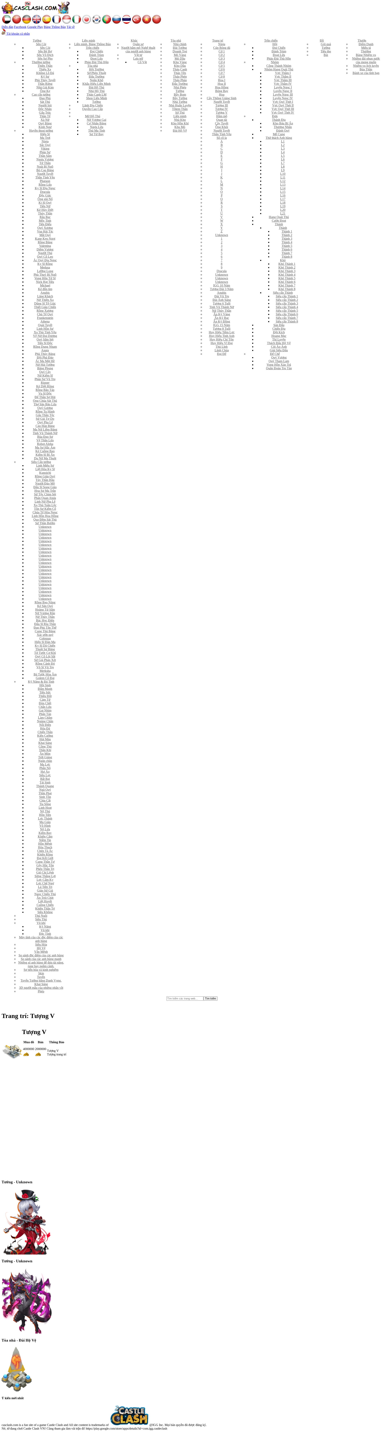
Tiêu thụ (326, 51)
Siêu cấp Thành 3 (287, 303)
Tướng (37, 40)
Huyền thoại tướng (41, 130)
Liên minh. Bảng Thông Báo (92, 44)
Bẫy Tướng (180, 98)
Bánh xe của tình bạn (366, 73)
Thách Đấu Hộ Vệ (279, 343)
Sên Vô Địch (45, 55)
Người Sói (45, 105)
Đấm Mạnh (45, 688)
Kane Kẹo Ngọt (45, 238)
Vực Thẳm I (283, 73)
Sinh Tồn (45, 797)
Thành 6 (287, 249)
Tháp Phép (180, 76)
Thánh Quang (45, 786)
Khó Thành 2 (286, 267)
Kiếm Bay (45, 833)
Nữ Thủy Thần (45, 616)
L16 (282, 195)
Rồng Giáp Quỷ (45, 476)
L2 (283, 145)
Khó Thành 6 (286, 282)
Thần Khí (45, 750)
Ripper (45, 382)
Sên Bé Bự (45, 51)
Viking (45, 148)
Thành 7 (287, 253)
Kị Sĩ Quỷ (45, 202)
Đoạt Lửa (96, 58)
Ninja (45, 141)
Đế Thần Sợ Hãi (45, 397)
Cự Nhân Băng (96, 123)
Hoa (221, 94)
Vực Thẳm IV (283, 83)
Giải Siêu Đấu (279, 350)
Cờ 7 (222, 73)
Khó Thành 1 (286, 264)
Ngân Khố (96, 80)
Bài (326, 55)
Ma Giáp (45, 822)
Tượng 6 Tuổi (221, 303)
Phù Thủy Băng (45, 354)
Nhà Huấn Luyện (180, 105)
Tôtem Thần (180, 109)
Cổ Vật (142, 62)
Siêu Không (45, 912)
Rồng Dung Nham (45, 346)
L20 (282, 209)
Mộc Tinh (45, 220)
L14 (282, 188)
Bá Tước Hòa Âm (45, 674)
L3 (283, 148)
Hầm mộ (221, 116)
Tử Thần (45, 163)
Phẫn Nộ (45, 768)
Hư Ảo (45, 771)
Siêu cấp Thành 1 (287, 296)
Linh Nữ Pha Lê (45, 501)
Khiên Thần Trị (45, 908)
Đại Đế (221, 354)
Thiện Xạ (45, 69)
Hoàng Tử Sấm (45, 609)
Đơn (275, 116)
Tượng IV (221, 109)
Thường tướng (41, 62)
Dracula (45, 191)
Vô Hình (45, 825)
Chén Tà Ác (45, 851)
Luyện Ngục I (283, 87)
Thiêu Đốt (45, 696)
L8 (283, 166)
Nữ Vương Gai (96, 119)
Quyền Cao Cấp (92, 109)
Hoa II (222, 83)
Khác (134, 40)
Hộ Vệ (41, 948)
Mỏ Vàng (180, 55)
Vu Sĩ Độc (45, 393)
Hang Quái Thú (279, 217)
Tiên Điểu (45, 224)
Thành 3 (287, 238)
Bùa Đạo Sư (45, 436)
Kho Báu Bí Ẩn (283, 123)
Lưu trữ (138, 58)
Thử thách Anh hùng (279, 137)
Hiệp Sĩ (45, 134)
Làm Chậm (45, 717)
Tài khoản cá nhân (18, 33)
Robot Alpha (45, 444)
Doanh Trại (180, 51)
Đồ (322, 40)
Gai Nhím (45, 710)
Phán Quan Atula (45, 498)
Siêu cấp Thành (283, 292)
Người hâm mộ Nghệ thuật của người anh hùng (138, 49)
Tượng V (222, 112)
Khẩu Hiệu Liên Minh (96, 83)
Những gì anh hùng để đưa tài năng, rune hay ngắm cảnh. (41, 964)
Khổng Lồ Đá (45, 73)
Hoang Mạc (278, 336)
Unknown (45, 526)
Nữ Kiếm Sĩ (45, 375)
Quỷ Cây (45, 372)
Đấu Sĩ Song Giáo (45, 487)
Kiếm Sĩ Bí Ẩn (45, 454)
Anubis (45, 292)
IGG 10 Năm (221, 285)
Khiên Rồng (45, 854)
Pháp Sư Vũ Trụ (45, 379)
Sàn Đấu (278, 325)
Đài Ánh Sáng (222, 300)
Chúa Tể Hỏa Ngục (45, 512)
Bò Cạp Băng (45, 170)
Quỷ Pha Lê (45, 422)
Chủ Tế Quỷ (45, 314)
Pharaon (45, 181)
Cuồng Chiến (45, 905)
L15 (282, 191)
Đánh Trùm (96, 55)
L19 (282, 206)
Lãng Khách (45, 296)
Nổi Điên (45, 725)
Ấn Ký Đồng (221, 321)
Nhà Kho (180, 119)
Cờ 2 (222, 55)
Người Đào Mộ (45, 483)
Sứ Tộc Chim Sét (45, 494)
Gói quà (326, 44)
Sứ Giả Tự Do (45, 418)
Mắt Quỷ (45, 235)
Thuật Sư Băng (45, 649)
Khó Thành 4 (286, 274)
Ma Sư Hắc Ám (45, 447)
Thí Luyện (279, 339)
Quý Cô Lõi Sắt (45, 656)
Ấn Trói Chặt (45, 897)
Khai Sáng (45, 743)
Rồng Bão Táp (45, 390)
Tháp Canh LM (96, 94)
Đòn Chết (45, 703)
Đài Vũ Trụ (221, 296)
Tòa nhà (92, 65)
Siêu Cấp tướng (41, 462)
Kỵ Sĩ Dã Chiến (45, 645)
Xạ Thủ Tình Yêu (45, 332)
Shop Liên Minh (96, 98)
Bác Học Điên (45, 620)
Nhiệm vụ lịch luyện (366, 65)
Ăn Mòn (45, 753)
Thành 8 (287, 256)
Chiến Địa (278, 328)
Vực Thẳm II (283, 76)
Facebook (20, 27)
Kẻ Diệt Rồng (45, 386)
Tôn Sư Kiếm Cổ (45, 508)
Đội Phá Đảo (45, 357)
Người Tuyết (45, 173)
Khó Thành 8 (286, 289)
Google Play (35, 27)
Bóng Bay (221, 91)
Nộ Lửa (45, 829)
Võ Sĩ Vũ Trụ (45, 667)
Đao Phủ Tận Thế (45, 627)
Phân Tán (45, 714)
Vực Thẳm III (283, 80)
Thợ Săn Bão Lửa (45, 404)
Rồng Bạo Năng (45, 602)
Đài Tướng (180, 47)
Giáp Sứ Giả (45, 890)
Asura (45, 350)
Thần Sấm (45, 155)
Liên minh (88, 40)
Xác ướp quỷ (45, 634)
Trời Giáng (45, 757)
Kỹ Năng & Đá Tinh (41, 681)
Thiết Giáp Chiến (45, 307)
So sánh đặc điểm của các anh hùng (41, 955)
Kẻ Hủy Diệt (45, 209)
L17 (282, 199)
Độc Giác (45, 195)
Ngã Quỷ (45, 789)
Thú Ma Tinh (96, 130)
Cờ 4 (222, 62)
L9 (283, 170)
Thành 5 (287, 246)
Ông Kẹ (45, 91)
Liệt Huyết (45, 901)
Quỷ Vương (279, 357)
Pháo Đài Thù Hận (97, 62)
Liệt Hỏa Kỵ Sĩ (45, 469)
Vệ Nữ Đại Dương (45, 336)
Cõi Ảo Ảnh (279, 346)
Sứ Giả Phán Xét (45, 660)
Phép (41, 991)
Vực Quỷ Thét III (283, 109)
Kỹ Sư (45, 76)
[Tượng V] (12, 1058)
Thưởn (362, 40)
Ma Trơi (45, 137)
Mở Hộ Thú (92, 116)
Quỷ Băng (45, 123)
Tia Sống (45, 804)
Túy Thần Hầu (45, 480)
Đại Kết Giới (45, 858)
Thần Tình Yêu (45, 177)
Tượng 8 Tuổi (221, 328)
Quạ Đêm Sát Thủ (45, 519)
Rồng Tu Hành (45, 411)
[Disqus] (192, 1118)
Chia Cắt (45, 800)
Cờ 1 (222, 51)
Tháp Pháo (180, 80)
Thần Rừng (45, 83)
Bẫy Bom (180, 94)
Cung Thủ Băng (45, 631)
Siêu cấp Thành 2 (287, 300)
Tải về (71, 27)
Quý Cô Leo (45, 256)
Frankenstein (45, 318)
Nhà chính (179, 44)
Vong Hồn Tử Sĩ (45, 278)
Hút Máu (45, 739)
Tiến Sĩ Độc (45, 343)
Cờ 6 (222, 69)
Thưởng (366, 51)
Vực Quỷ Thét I (283, 101)
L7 (283, 163)
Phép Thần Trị (45, 869)
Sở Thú (180, 112)
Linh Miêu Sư (45, 465)
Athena (45, 321)
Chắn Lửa (45, 706)
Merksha (45, 670)
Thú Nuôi (41, 915)
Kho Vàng (180, 62)
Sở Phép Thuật (96, 73)
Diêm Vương (45, 249)
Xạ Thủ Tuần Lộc (45, 505)
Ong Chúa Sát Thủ (45, 400)
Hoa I (221, 80)
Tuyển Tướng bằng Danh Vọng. (41, 980)
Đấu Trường (96, 76)
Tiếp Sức (45, 692)
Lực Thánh (45, 818)
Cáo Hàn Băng (45, 426)
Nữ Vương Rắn (45, 613)
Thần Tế (45, 116)
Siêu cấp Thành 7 (287, 318)
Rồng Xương (45, 310)
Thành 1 (287, 231)
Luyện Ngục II (282, 91)
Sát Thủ (45, 101)
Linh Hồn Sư (45, 328)
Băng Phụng (45, 368)
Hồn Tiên (45, 815)
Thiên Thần (45, 65)
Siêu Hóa (41, 944)
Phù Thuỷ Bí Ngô (45, 274)
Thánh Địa (279, 119)
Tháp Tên (180, 73)
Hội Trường (96, 69)
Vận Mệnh (41, 951)
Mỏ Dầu (180, 58)
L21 (282, 213)
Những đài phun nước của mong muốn (366, 60)
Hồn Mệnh (45, 843)
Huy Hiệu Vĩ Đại (222, 343)
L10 (282, 173)
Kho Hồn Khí (180, 123)
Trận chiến (92, 47)
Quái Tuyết (45, 325)
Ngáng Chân (45, 721)
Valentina (45, 246)
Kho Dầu (180, 65)
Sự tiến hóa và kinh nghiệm (41, 969)
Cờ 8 (222, 76)
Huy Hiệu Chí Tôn (222, 339)
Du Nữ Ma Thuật (45, 458)
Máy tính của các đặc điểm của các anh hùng (41, 939)
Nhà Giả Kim (45, 87)
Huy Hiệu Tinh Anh (221, 336)
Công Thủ (45, 746)
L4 (283, 152)
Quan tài (221, 119)
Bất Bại (45, 779)
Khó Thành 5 (286, 278)
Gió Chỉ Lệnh (45, 872)
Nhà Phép (180, 87)
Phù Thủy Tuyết (45, 80)
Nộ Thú (45, 811)
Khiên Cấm (45, 836)
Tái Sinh (45, 782)
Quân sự (138, 44)
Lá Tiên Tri (45, 887)
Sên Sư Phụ (45, 58)
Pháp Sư (45, 152)
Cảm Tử (45, 699)
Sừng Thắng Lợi (45, 876)
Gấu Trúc (45, 112)
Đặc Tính (45, 933)
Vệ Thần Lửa (45, 440)
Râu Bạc (45, 217)
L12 (282, 181)
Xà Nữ (45, 119)
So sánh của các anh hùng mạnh (41, 959)
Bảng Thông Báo (55, 27)
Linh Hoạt (45, 807)
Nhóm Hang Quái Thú (278, 69)
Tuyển (41, 977)
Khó (283, 260)
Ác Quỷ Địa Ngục (45, 260)
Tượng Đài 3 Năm (221, 289)
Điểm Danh (366, 44)
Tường (96, 101)
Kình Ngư (45, 127)
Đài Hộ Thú (96, 87)
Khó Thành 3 (286, 271)
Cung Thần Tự (45, 861)
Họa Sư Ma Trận (45, 490)
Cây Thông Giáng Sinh (221, 98)
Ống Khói (221, 127)
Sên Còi (41, 44)
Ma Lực (45, 764)
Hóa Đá (45, 728)
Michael (45, 285)
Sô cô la (222, 137)
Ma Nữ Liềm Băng (45, 429)
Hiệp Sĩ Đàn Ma (45, 642)
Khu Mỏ (179, 127)
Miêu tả (366, 47)
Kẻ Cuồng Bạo (45, 451)
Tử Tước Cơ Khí (45, 652)
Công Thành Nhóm (278, 65)
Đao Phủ (45, 98)
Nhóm (275, 62)
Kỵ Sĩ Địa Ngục (45, 188)
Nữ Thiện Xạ (45, 300)
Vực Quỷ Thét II (283, 105)
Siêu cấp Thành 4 (287, 307)
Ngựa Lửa (96, 127)
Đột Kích (279, 332)
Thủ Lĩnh (222, 346)
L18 (282, 202)
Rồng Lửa (45, 184)
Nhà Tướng (179, 101)
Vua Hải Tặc (45, 231)
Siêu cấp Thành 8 (287, 321)
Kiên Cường (45, 735)
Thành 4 (287, 242)
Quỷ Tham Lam (279, 361)
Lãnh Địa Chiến (92, 105)
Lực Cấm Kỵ (45, 879)
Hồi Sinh (45, 685)
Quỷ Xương (45, 227)
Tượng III (221, 105)
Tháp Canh (180, 69)
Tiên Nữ (45, 206)
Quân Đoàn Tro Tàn (279, 368)
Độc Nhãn (45, 109)
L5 (283, 155)
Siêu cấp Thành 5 (287, 310)
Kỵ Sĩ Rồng (45, 264)
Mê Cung (279, 134)
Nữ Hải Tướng (45, 364)
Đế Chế (275, 354)
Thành (279, 224)
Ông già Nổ (45, 199)
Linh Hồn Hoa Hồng (45, 516)
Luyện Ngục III (283, 94)
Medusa (45, 267)
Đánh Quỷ (283, 130)
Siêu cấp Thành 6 (287, 314)
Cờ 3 (222, 58)
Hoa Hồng (221, 87)
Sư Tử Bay (96, 134)
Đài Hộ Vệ (180, 130)
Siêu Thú (41, 919)
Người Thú (45, 253)
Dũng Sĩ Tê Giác (45, 303)
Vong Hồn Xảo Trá (279, 364)
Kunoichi (45, 472)
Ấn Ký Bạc (221, 318)
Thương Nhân (283, 127)
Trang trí (217, 40)
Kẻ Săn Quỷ (45, 606)
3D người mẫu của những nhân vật (41, 987)
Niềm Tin (45, 840)
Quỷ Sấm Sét (45, 339)
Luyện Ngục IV (283, 98)
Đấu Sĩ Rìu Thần (45, 624)
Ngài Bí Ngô (45, 166)
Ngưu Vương (45, 159)
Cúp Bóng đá (221, 47)
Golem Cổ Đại (45, 678)
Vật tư (138, 55)
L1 (283, 141)
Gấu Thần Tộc (45, 415)
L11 (282, 177)
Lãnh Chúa (222, 350)
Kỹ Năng (45, 926)
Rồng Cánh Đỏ (45, 663)
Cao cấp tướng (41, 94)
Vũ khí (41, 923)
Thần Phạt (45, 793)
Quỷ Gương (45, 408)
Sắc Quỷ (45, 145)
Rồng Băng (45, 242)
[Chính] (36, 12)
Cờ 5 (222, 65)
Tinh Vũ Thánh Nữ (45, 433)
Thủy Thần (45, 213)
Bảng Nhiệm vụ (366, 55)
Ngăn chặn (45, 761)
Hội (274, 44)
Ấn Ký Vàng (221, 314)
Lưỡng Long (45, 271)
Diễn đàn (7, 27)
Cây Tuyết (221, 123)
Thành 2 (287, 235)
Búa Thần (366, 69)
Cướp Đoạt (279, 220)
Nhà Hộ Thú (96, 91)
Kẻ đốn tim (45, 289)
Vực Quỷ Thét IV (282, 112)
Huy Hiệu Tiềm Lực (222, 332)
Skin (41, 973)
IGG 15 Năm (221, 325)
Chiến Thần (45, 732)
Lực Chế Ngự (45, 883)
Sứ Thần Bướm (45, 523)
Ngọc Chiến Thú (45, 894)
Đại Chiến (96, 51)
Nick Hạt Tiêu (45, 282)
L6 (283, 159)
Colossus (45, 638)
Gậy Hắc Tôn (45, 865)
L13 (282, 184)
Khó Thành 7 (286, 285)
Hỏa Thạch (45, 847)
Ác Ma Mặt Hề (45, 361)
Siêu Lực (45, 775)
